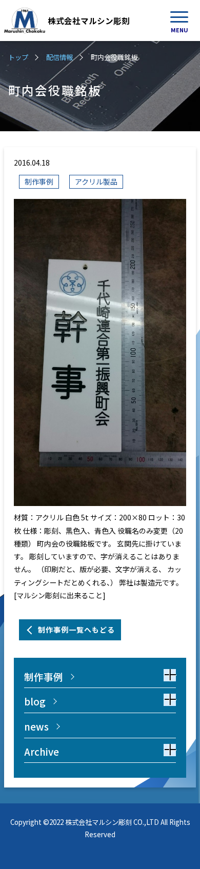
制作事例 (39, 181)
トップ (18, 57)
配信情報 (59, 57)
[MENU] (179, 17)
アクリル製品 (96, 181)
